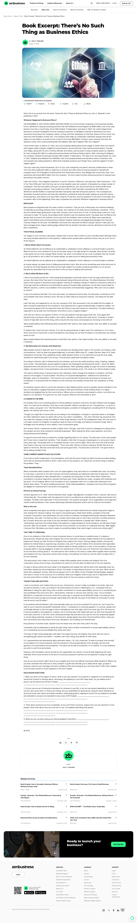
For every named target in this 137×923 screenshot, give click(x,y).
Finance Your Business (60, 10)
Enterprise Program (90, 894)
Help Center (116, 876)
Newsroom (87, 882)
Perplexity (41, 103)
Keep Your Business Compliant (96, 10)
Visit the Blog (88, 885)
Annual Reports (61, 882)
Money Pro (59, 888)
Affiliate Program (89, 891)
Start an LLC (126, 3)
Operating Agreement (63, 879)
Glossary (115, 891)
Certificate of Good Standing (65, 897)
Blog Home (34, 10)
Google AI (65, 103)
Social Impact (88, 876)
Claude (52, 103)
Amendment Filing (62, 894)
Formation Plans (61, 870)
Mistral (89, 103)
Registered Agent (62, 873)
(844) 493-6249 (102, 3)
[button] (55, 853)
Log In (18, 874)
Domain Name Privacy (63, 900)
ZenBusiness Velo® (62, 885)
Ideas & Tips (18, 16)
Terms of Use (116, 882)
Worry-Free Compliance (64, 876)
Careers (86, 873)
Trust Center (116, 888)
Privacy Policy (116, 885)
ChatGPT (29, 103)
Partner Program (89, 888)
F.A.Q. (114, 873)
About (86, 870)
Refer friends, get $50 (91, 897)
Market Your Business (77, 10)
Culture (86, 879)
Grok (76, 103)
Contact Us (115, 879)
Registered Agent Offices (92, 900)
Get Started (118, 844)
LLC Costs (59, 891)
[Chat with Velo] (132, 918)
